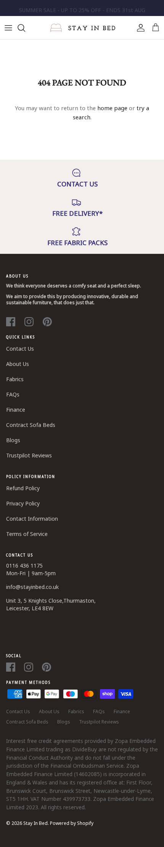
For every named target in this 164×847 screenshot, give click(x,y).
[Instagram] (29, 321)
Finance (15, 409)
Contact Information (32, 518)
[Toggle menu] (8, 27)
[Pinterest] (47, 321)
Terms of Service (27, 533)
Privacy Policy (23, 503)
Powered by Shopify (71, 823)
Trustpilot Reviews (29, 455)
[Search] (25, 27)
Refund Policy (23, 488)
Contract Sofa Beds (30, 424)
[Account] (138, 27)
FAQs (12, 394)
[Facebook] (10, 321)
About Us (17, 363)
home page (112, 108)
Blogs (13, 440)
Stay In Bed (35, 823)
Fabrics (15, 379)
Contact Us (20, 348)
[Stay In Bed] (82, 28)
